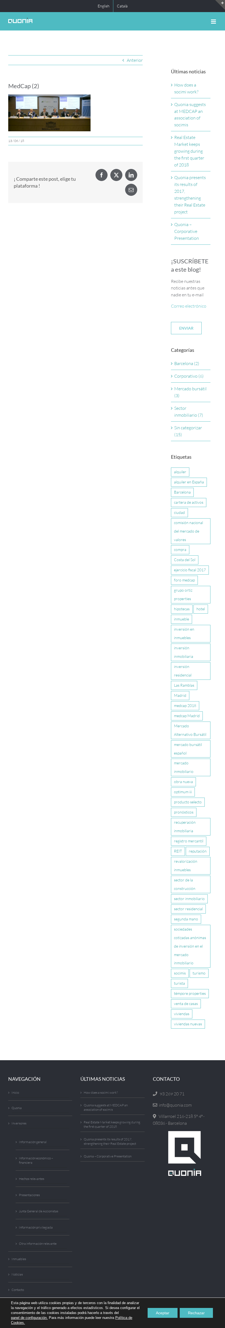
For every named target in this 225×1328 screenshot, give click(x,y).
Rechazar (196, 1313)
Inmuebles (19, 1259)
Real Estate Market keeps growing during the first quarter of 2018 (189, 151)
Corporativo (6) (189, 376)
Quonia (17, 1108)
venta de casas (186, 1003)
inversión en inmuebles (184, 633)
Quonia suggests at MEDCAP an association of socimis (106, 1107)
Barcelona (182, 492)
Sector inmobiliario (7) (188, 411)
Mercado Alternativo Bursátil (190, 730)
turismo (199, 973)
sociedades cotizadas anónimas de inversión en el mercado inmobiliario (190, 946)
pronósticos (183, 812)
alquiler (180, 471)
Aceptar (162, 1313)
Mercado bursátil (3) (190, 392)
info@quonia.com (174, 1105)
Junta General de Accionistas (38, 1211)
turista (179, 983)
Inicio (15, 1092)
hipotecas (182, 608)
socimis (180, 973)
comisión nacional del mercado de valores (188, 531)
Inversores (19, 1123)
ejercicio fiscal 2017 (190, 569)
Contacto (18, 1290)
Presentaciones (29, 1195)
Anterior (135, 60)
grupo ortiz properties (183, 594)
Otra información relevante (38, 1243)
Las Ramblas (184, 685)
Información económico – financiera (36, 1160)
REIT (178, 851)
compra (180, 549)
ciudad (179, 512)
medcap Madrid (187, 715)
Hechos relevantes (31, 1179)
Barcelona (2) (186, 363)
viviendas (181, 1013)
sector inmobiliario (189, 898)
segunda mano (186, 919)
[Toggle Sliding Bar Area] (220, 5)
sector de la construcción (184, 884)
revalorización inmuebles (185, 865)
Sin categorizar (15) (188, 431)
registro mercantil (188, 841)
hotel (200, 608)
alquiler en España (189, 482)
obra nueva (183, 781)
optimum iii (183, 791)
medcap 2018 (185, 705)
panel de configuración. (29, 1318)
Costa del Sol (184, 559)
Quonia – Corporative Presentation (186, 231)
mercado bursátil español (188, 748)
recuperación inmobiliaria (185, 826)
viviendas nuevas (188, 1023)
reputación (198, 851)
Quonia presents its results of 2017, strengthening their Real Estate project (110, 1141)
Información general (33, 1142)
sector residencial (188, 908)
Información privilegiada (36, 1227)
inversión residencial (183, 670)
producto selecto (188, 802)
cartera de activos (188, 502)
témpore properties (190, 993)
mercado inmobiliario (183, 767)
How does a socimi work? (101, 1092)
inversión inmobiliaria (183, 652)
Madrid (180, 695)
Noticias (17, 1274)
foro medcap (184, 580)
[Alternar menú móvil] (214, 21)
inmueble (181, 619)
